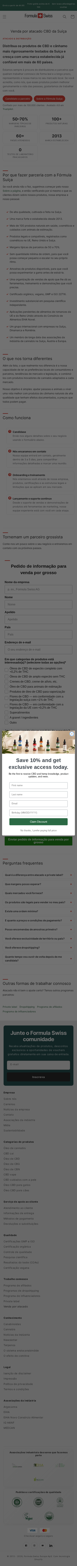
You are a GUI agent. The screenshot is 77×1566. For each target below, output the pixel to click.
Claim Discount (38, 821)
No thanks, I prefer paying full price (38, 830)
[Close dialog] (72, 734)
